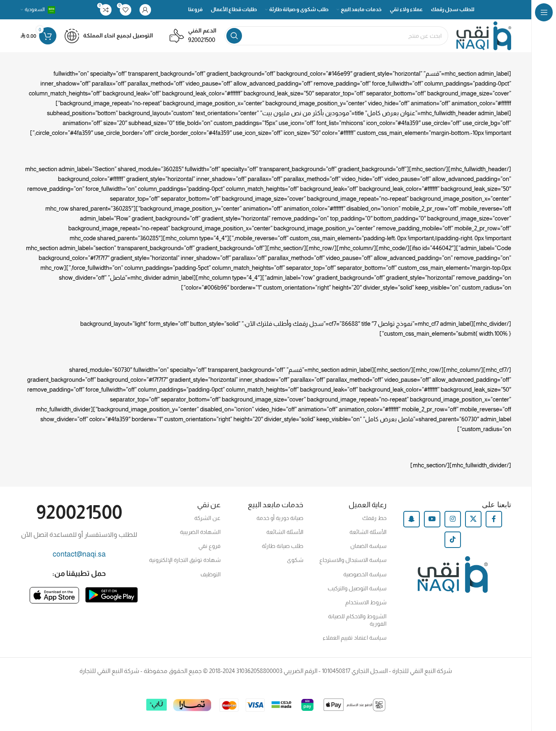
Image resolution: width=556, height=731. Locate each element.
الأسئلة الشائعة (367, 532)
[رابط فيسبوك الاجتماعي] (494, 519)
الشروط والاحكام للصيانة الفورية (357, 620)
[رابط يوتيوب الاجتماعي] (432, 519)
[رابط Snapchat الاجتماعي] (411, 519)
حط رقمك (374, 518)
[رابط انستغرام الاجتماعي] (452, 519)
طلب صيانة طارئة (282, 546)
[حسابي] (145, 10)
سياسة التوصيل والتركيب (357, 588)
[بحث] (234, 36)
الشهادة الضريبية (200, 532)
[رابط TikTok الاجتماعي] (452, 539)
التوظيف (210, 574)
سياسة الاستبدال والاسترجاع (352, 560)
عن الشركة (207, 518)
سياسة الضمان (368, 546)
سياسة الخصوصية (364, 574)
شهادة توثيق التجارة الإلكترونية (185, 560)
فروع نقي (209, 546)
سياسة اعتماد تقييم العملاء (354, 637)
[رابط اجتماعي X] (473, 519)
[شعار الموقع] (483, 35)
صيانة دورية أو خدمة (279, 518)
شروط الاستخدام (365, 602)
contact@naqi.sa (79, 554)
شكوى (295, 560)
